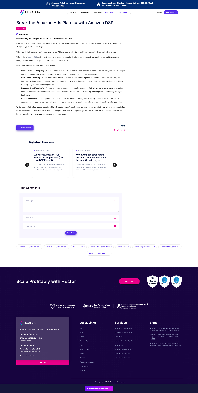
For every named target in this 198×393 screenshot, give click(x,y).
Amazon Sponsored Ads (123, 349)
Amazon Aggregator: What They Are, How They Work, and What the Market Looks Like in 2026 (165, 337)
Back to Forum (26, 128)
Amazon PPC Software (122, 353)
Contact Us (98, 12)
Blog (81, 332)
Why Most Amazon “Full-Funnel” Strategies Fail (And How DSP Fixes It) (49, 157)
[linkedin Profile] (45, 363)
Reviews (82, 358)
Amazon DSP (21, 29)
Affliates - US (84, 349)
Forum (82, 337)
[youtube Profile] (41, 363)
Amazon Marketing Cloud (123, 341)
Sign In (159, 12)
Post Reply (71, 233)
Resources (85, 12)
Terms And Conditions (87, 362)
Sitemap (82, 370)
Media (82, 353)
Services (73, 12)
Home (82, 328)
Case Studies (84, 341)
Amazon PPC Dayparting (123, 358)
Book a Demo (171, 12)
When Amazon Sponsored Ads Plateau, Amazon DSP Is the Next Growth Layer (91, 157)
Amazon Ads (119, 345)
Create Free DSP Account (97, 388)
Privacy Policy (84, 366)
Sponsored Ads (122, 12)
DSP (106, 12)
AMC (112, 12)
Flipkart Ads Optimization (123, 332)
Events (82, 345)
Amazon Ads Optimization (123, 328)
